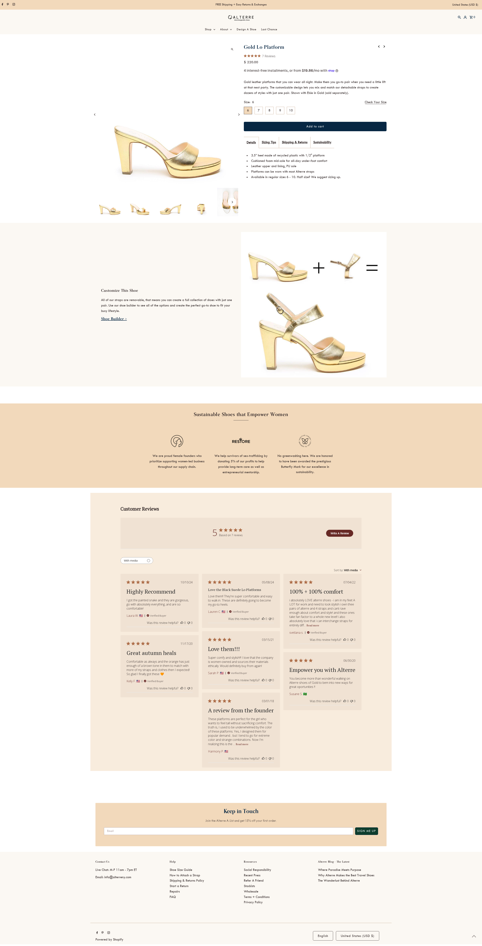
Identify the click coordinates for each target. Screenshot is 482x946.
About (224, 29)
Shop (208, 29)
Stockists (249, 886)
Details (251, 142)
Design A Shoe (246, 29)
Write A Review (340, 533)
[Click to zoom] (232, 49)
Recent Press (252, 875)
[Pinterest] (7, 5)
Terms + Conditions (257, 897)
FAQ (173, 897)
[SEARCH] (459, 17)
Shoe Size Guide (181, 870)
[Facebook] (2, 5)
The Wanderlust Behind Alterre (339, 880)
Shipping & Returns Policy (187, 880)
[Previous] (95, 114)
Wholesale (251, 891)
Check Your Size (376, 102)
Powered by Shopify (109, 939)
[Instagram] (13, 5)
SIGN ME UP (366, 831)
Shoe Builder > (114, 319)
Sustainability (322, 142)
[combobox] (348, 570)
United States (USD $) (465, 4)
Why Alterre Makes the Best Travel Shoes (346, 875)
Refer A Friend (254, 880)
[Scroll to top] (474, 936)
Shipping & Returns (294, 142)
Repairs (175, 891)
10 (291, 110)
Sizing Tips (269, 142)
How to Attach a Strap (185, 875)
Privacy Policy (253, 902)
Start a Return (179, 886)
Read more (313, 625)
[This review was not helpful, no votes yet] (188, 623)
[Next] (238, 114)
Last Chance (269, 29)
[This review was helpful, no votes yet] (182, 623)
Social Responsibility (257, 870)
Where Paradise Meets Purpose (339, 870)
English (323, 936)
